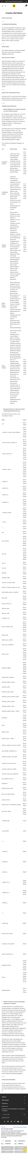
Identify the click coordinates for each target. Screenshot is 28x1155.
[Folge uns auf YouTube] (18, 1121)
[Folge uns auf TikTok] (21, 1121)
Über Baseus (5, 1100)
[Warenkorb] (25, 6)
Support (4, 1097)
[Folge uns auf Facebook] (4, 1121)
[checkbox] (2, 1141)
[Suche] (5, 6)
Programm (5, 1103)
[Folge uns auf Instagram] (11, 1121)
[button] (4, 1127)
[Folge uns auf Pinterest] (14, 1121)
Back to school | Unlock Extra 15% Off (14, 1)
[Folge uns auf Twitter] (8, 1121)
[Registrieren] (24, 1114)
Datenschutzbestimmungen (20, 1127)
